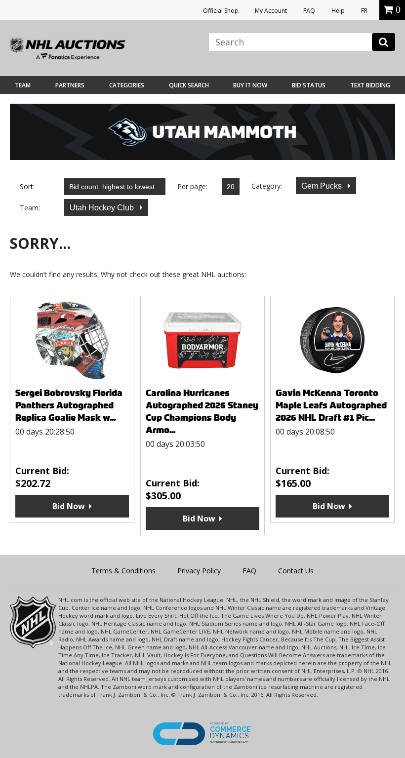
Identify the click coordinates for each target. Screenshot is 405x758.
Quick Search (189, 85)
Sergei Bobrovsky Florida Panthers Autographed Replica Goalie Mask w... (68, 405)
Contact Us (296, 570)
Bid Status (308, 85)
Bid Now (68, 506)
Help (338, 10)
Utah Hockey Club (103, 207)
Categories (126, 85)
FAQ (309, 10)
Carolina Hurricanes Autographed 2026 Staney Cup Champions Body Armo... (202, 411)
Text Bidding (370, 85)
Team (23, 85)
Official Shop (221, 10)
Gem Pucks (322, 186)
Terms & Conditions (123, 570)
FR (364, 10)
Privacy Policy (199, 570)
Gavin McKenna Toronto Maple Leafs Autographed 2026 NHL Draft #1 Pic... (331, 405)
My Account (271, 10)
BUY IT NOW (250, 85)
